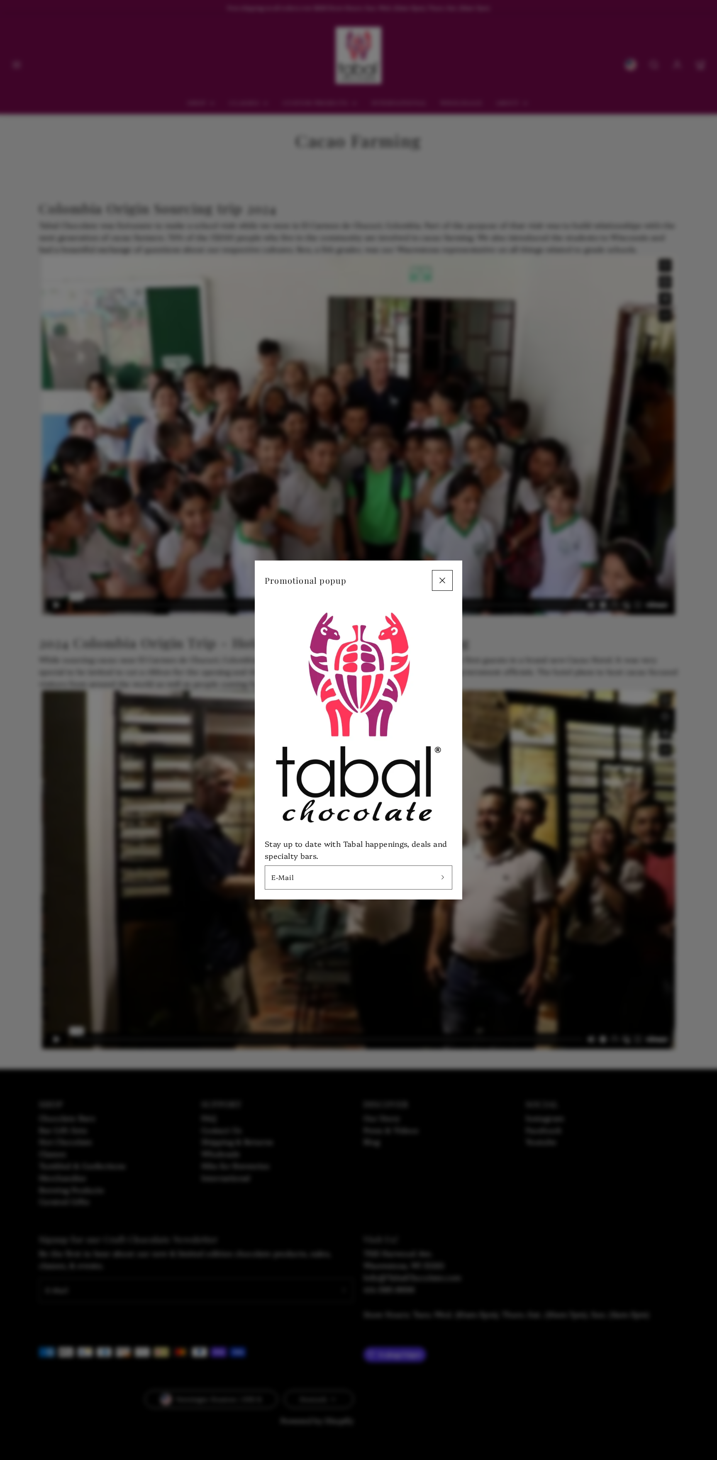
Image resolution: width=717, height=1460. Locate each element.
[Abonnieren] (443, 877)
